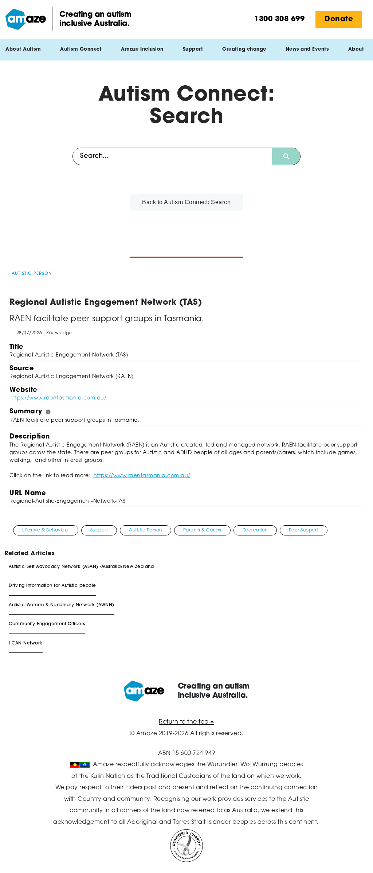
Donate (339, 19)
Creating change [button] (244, 49)
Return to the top (184, 722)
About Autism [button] (23, 49)
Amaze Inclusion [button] (142, 49)
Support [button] (193, 49)
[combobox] (172, 156)
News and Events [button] (307, 49)
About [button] (356, 49)
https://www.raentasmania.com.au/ (57, 398)
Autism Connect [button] (81, 49)
